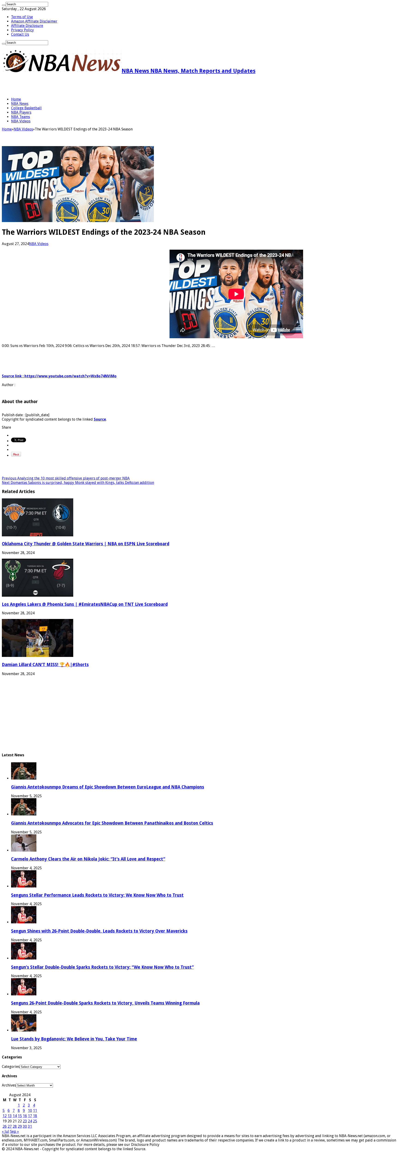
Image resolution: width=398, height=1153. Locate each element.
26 (5, 1126)
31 (30, 1126)
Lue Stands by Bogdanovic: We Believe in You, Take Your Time (74, 1039)
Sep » (14, 1131)
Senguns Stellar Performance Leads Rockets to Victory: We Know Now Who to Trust (97, 895)
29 (20, 1126)
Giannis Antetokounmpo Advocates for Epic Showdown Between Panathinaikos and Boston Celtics (112, 823)
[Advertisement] (56, 85)
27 (10, 1126)
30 (25, 1126)
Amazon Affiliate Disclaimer (34, 21)
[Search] (4, 5)
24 (30, 1121)
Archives (9, 1085)
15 (20, 1116)
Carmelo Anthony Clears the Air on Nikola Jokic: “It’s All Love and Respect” (88, 859)
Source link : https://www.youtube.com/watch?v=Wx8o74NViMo (59, 376)
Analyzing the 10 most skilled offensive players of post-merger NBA (66, 478)
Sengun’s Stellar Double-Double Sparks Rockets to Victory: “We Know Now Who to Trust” (102, 967)
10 (30, 1110)
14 (15, 1116)
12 (5, 1116)
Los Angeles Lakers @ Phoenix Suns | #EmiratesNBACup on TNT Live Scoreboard (85, 604)
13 (10, 1116)
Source (100, 419)
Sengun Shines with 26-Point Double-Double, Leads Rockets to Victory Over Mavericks (99, 931)
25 (35, 1121)
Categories (11, 1066)
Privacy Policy (22, 30)
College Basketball (26, 108)
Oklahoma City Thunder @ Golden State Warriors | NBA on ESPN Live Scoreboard (85, 543)
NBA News (19, 103)
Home (16, 99)
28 (15, 1126)
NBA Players (21, 112)
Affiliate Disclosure (27, 25)
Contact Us (20, 34)
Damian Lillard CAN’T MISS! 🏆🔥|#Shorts (45, 664)
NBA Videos (20, 121)
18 (35, 1116)
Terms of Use (22, 17)
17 (30, 1116)
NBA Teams (20, 117)
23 (25, 1121)
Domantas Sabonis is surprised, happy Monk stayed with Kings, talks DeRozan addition (78, 482)
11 (35, 1110)
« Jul (5, 1131)
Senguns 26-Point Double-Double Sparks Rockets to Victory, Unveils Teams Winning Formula (105, 1003)
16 (25, 1116)
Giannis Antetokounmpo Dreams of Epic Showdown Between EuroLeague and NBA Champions (107, 787)
